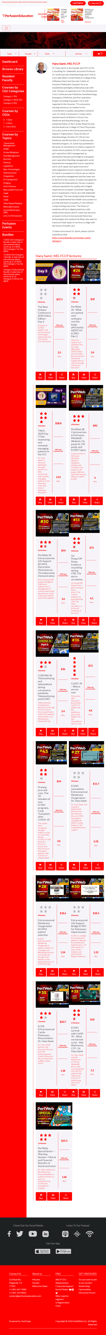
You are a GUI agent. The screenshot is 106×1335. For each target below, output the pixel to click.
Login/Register (78, 3)
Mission (36, 1279)
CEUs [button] (47, 54)
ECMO (6, 149)
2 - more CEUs (9, 127)
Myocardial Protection (13, 190)
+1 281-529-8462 (17, 1292)
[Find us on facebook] (73, 1289)
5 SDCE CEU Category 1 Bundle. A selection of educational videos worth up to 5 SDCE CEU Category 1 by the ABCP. (13, 245)
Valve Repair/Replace (12, 203)
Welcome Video (39, 1286)
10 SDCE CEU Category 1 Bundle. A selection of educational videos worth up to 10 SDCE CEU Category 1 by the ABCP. (13, 260)
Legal (5, 193)
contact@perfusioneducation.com (25, 1296)
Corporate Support (64, 1286)
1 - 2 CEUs (7, 123)
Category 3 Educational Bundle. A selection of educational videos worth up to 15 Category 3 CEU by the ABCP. (13, 275)
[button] (100, 53)
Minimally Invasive (11, 207)
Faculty (35, 1282)
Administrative (10, 173)
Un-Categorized (10, 179)
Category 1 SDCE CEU (12, 100)
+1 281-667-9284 (17, 1289)
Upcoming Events (43, 15)
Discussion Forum (87, 1292)
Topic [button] (9, 54)
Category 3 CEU (10, 103)
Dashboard (9, 62)
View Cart (95, 3)
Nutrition (7, 159)
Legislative (8, 166)
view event (62, 21)
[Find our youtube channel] (70, 1289)
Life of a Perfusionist (12, 216)
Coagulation (8, 176)
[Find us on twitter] (56, 1292)
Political (6, 162)
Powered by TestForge (20, 1321)
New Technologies (11, 169)
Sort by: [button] (78, 54)
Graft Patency (9, 186)
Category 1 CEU (10, 96)
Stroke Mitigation (11, 152)
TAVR (5, 200)
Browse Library (12, 69)
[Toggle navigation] (6, 28)
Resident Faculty (8, 78)
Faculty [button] (28, 54)
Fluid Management (11, 156)
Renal (5, 196)
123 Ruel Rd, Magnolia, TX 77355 (15, 1282)
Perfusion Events (9, 225)
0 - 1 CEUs (7, 120)
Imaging (6, 183)
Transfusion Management (9, 144)
